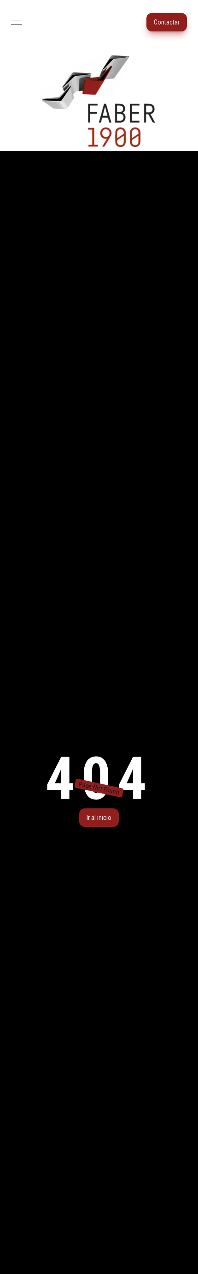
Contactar (167, 22)
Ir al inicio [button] (99, 817)
